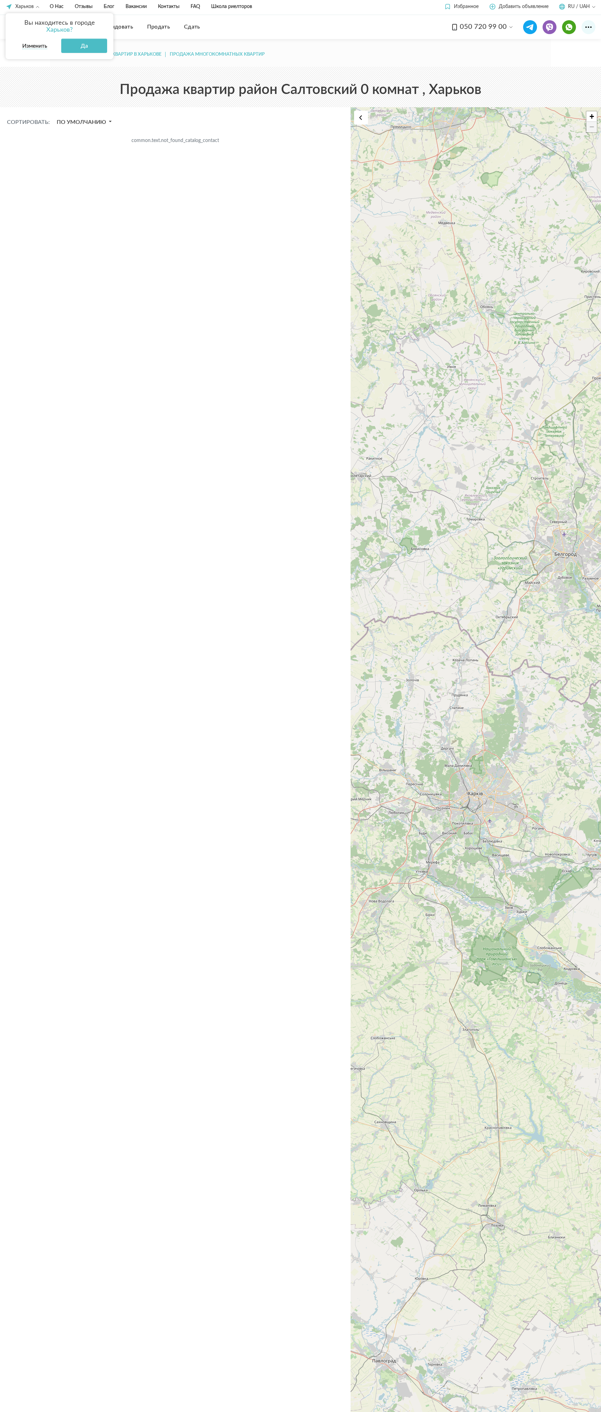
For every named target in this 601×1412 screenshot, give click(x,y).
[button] (461, 6)
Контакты (168, 6)
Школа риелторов (231, 6)
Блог (109, 6)
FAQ (195, 6)
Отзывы (84, 6)
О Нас (57, 6)
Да (84, 46)
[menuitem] (117, 27)
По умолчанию (82, 122)
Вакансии (136, 6)
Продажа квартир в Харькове (124, 54)
